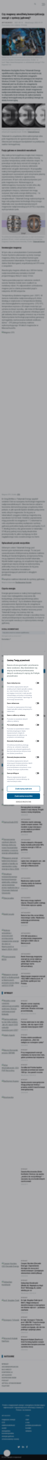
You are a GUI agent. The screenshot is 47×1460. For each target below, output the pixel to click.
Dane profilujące (13, 773)
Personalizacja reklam (15, 725)
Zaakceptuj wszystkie (24, 796)
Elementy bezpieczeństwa (16, 757)
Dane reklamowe (13, 703)
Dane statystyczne (13, 683)
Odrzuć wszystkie (23, 802)
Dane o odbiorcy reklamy (16, 715)
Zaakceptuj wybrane (23, 789)
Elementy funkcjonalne (15, 741)
